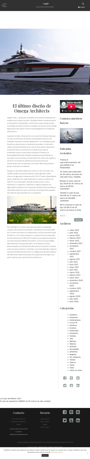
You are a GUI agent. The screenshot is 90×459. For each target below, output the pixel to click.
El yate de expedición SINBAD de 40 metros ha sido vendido (25, 401)
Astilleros (73, 315)
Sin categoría (75, 357)
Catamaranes (75, 320)
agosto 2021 (75, 259)
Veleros (73, 362)
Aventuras (74, 317)
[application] (71, 106)
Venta (72, 365)
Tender (72, 360)
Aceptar (45, 455)
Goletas (73, 336)
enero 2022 (74, 241)
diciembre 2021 (76, 243)
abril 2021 (74, 270)
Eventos (73, 328)
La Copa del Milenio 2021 (10, 398)
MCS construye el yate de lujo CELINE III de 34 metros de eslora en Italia (70, 207)
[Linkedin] (78, 420)
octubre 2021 (75, 251)
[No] (87, 453)
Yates (72, 368)
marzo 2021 (74, 272)
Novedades (74, 349)
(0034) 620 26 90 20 (22, 429)
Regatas (73, 354)
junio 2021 (74, 264)
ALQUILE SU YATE (32, 447)
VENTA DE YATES (43, 447)
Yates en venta (76, 370)
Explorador (74, 330)
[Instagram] (71, 412)
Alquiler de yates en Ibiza (45, 7)
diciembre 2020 (76, 280)
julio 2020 (74, 299)
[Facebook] (65, 412)
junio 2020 (74, 301)
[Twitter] (65, 420)
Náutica (73, 344)
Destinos (73, 325)
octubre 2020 (75, 288)
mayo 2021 (74, 267)
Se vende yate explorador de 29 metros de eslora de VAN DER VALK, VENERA (71, 174)
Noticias (73, 346)
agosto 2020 (75, 296)
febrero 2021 (75, 275)
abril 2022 (74, 233)
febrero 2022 (75, 238)
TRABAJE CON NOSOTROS (55, 447)
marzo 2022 (75, 235)
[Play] (63, 111)
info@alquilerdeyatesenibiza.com (18, 434)
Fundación (74, 333)
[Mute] (78, 111)
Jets (71, 338)
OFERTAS (73, 352)
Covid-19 (73, 323)
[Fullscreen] (81, 111)
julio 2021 (74, 262)
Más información (57, 452)
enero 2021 (74, 278)
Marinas (73, 341)
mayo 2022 (74, 230)
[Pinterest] (78, 412)
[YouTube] (71, 420)
